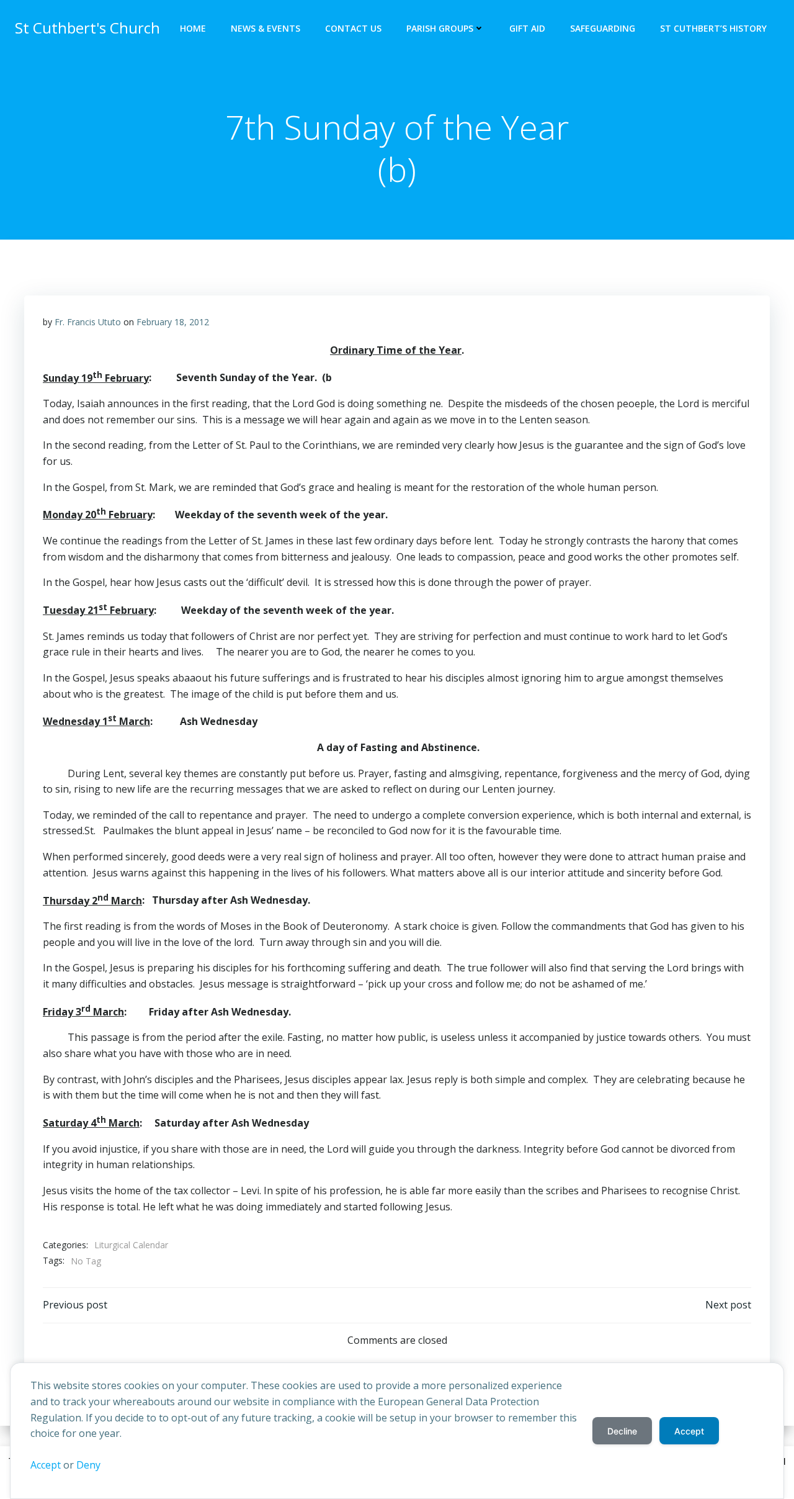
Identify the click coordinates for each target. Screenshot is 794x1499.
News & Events (265, 28)
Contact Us (353, 28)
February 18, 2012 (172, 322)
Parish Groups (439, 28)
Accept (45, 1465)
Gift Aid (527, 28)
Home (193, 28)
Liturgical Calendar (131, 1245)
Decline (622, 1431)
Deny (88, 1465)
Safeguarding (602, 28)
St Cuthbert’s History (713, 28)
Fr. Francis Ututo (88, 322)
